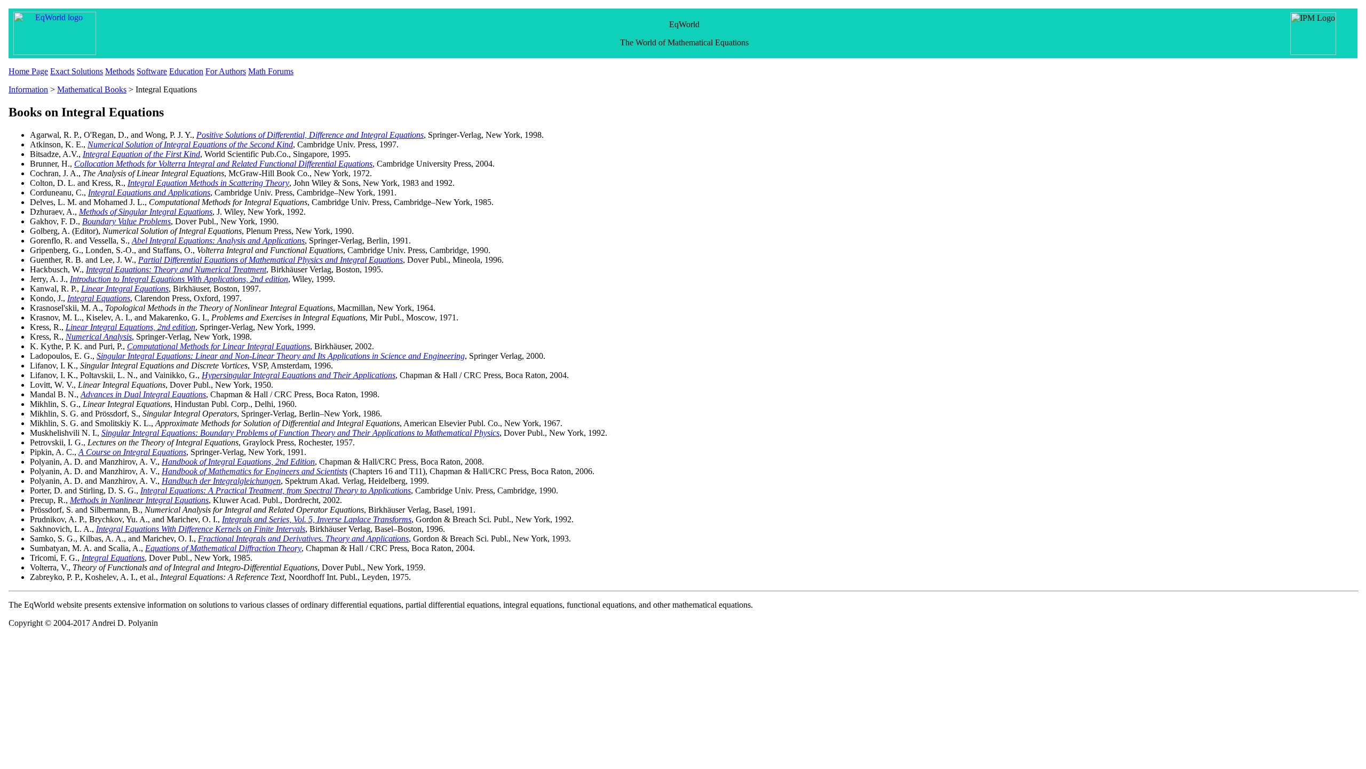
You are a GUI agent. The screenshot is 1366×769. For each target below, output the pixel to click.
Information (28, 89)
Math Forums (270, 71)
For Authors (225, 71)
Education (186, 71)
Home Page (28, 71)
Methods (119, 71)
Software (152, 71)
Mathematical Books (91, 89)
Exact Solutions (76, 71)
